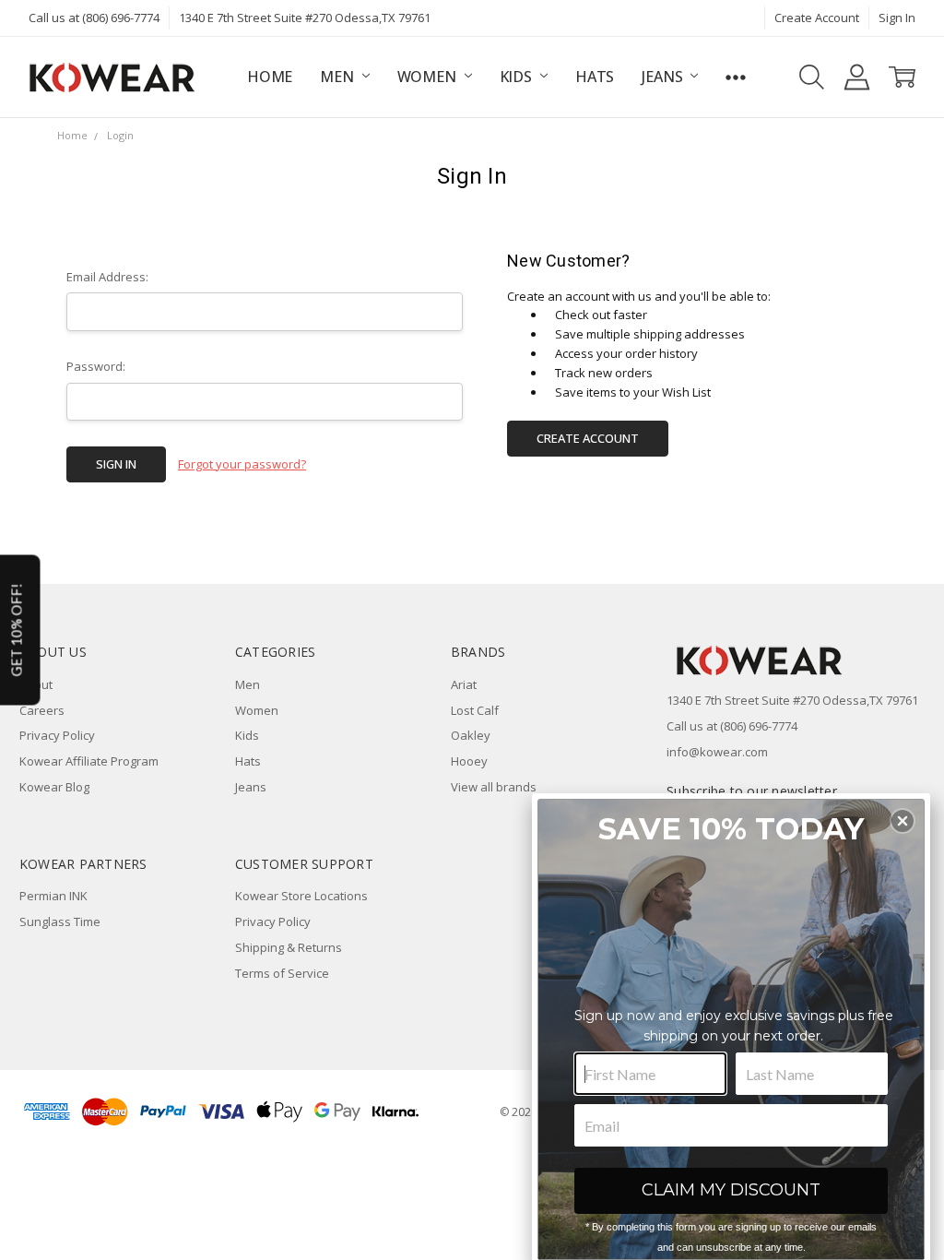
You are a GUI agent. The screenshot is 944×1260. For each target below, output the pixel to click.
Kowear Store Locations (301, 895)
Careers (42, 710)
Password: (95, 366)
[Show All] (736, 77)
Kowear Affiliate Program (89, 761)
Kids (518, 76)
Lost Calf (475, 710)
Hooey (469, 761)
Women (428, 76)
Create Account (816, 17)
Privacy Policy (57, 735)
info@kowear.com (717, 751)
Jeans (664, 76)
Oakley (470, 735)
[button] (902, 821)
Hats (594, 76)
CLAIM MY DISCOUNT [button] (731, 1190)
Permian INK (53, 895)
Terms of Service (282, 973)
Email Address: (107, 276)
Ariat (464, 684)
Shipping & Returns (288, 947)
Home (269, 76)
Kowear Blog (54, 787)
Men (338, 76)
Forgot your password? (242, 464)
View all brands (494, 787)
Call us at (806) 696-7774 (94, 17)
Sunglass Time (59, 921)
